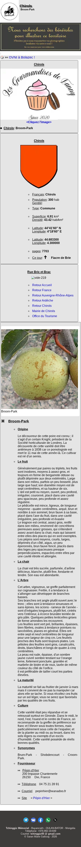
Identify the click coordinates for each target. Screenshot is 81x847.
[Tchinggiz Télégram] (26, 822)
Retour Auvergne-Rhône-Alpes (52, 295)
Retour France (41, 290)
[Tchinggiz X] (55, 822)
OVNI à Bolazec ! (22, 57)
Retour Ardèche (42, 300)
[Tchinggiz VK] (33, 822)
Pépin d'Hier (41, 798)
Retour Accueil (42, 285)
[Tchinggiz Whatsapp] (48, 822)
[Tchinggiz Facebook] (40, 822)
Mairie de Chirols (43, 311)
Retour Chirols (42, 305)
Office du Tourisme (44, 316)
